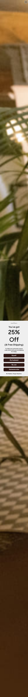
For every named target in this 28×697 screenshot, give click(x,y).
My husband (14, 360)
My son (14, 365)
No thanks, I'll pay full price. (14, 373)
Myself (14, 355)
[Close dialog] (26, 2)
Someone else (14, 369)
